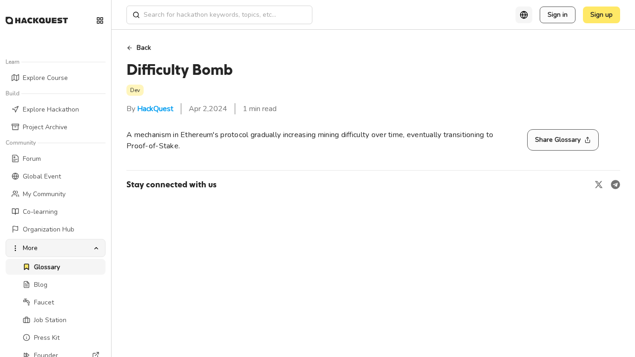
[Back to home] (37, 20)
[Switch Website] (100, 20)
